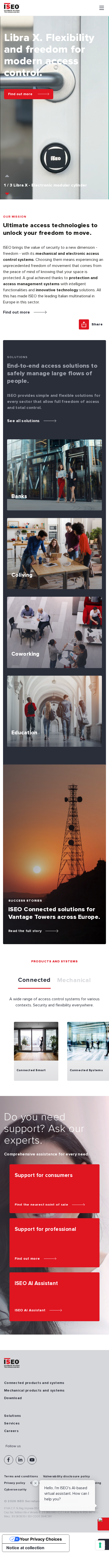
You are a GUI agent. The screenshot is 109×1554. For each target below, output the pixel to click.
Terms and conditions (21, 1476)
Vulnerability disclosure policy (66, 1476)
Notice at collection (25, 1547)
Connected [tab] (34, 980)
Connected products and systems (34, 1383)
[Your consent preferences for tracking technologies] (100, 1545)
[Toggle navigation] (102, 8)
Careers (11, 1431)
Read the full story (25, 931)
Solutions (12, 1416)
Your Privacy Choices (41, 1539)
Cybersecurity (15, 1489)
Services (12, 1423)
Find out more (20, 94)
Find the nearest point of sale (41, 1205)
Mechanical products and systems (34, 1390)
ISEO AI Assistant (30, 1310)
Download (13, 1398)
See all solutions (23, 420)
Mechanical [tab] (74, 980)
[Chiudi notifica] (35, 1483)
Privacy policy (14, 1483)
